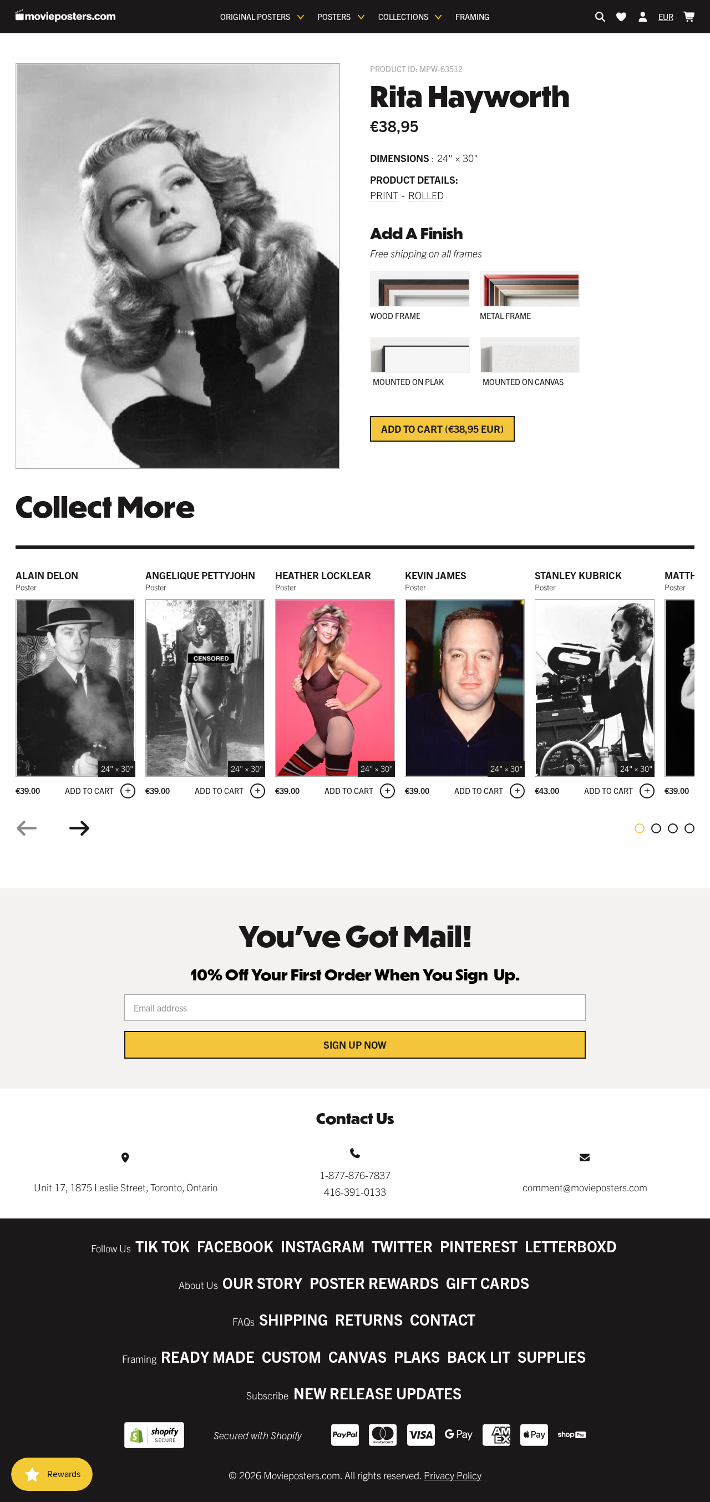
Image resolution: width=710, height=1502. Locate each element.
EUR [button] (665, 17)
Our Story (262, 1282)
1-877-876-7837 (355, 1175)
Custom (291, 1356)
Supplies (552, 1356)
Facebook (235, 1245)
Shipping (293, 1319)
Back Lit (478, 1356)
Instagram (322, 1245)
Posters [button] (334, 17)
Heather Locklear (323, 575)
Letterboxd (571, 1245)
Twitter (402, 1245)
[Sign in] (642, 17)
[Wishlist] (621, 17)
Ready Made (208, 1356)
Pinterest (479, 1245)
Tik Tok (162, 1245)
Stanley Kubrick (578, 575)
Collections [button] (403, 17)
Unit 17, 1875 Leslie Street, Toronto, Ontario (125, 1187)
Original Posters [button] (255, 17)
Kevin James (435, 575)
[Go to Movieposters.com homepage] (65, 15)
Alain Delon (47, 575)
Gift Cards (487, 1282)
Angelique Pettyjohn (200, 575)
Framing (472, 17)
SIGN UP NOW (355, 1044)
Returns (369, 1319)
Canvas (357, 1356)
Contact (442, 1319)
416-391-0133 (355, 1191)
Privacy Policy (452, 1475)
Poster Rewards (374, 1282)
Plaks (417, 1356)
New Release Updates (377, 1392)
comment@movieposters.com (585, 1187)
